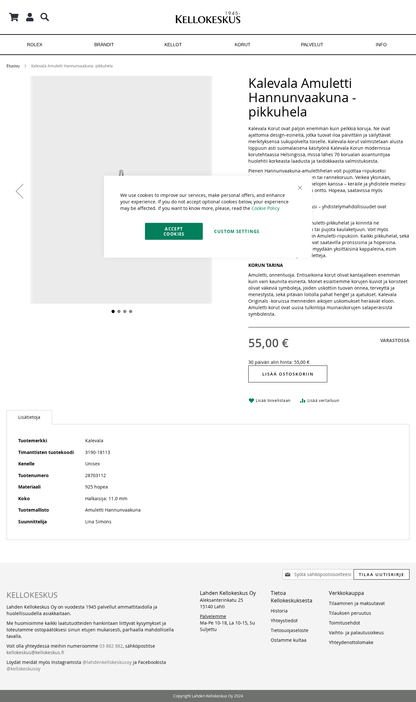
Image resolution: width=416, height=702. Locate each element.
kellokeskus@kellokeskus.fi (35, 652)
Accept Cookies (173, 231)
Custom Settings (236, 231)
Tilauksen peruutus (350, 613)
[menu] (208, 44)
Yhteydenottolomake (351, 642)
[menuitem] (34, 44)
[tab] (29, 417)
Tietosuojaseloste (289, 630)
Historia (279, 611)
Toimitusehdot (344, 623)
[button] (19, 191)
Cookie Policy (266, 208)
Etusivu (13, 65)
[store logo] (208, 17)
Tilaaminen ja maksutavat (357, 603)
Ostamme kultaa (288, 640)
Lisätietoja (29, 417)
